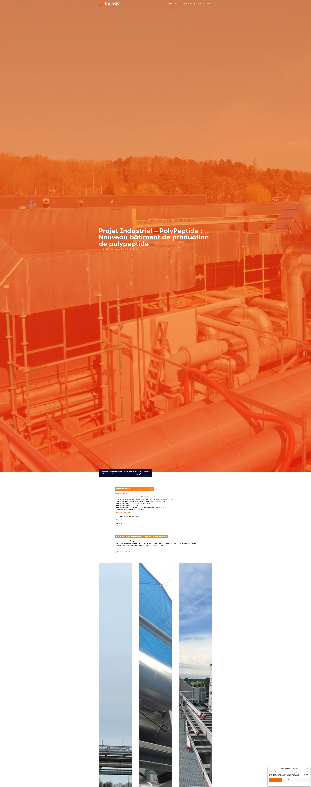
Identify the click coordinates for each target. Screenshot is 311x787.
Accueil (170, 4)
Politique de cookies (283, 783)
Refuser (289, 780)
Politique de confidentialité (292, 783)
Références (201, 4)
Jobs (194, 4)
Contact (209, 4)
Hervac (176, 4)
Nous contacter (124, 551)
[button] (308, 768)
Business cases (187, 4)
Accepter (275, 780)
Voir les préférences (302, 780)
